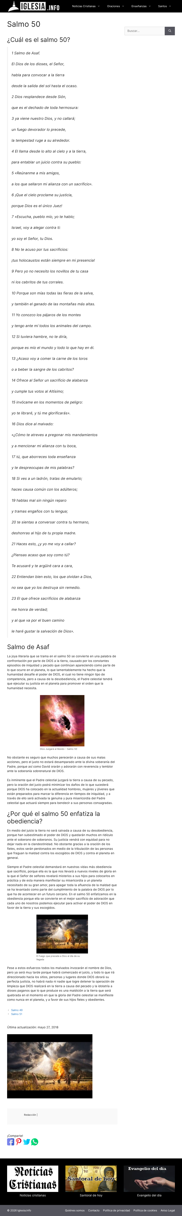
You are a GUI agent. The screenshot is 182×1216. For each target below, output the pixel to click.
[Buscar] (170, 31)
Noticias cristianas (33, 1195)
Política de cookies (145, 1210)
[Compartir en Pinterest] (18, 1144)
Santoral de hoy (91, 1195)
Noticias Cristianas (84, 6)
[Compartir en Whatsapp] (34, 1144)
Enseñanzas (139, 6)
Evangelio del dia (149, 1195)
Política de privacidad (116, 1210)
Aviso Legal (168, 1210)
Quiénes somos (75, 1210)
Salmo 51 (16, 1014)
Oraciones (113, 6)
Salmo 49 (17, 1010)
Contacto (94, 1210)
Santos (162, 6)
